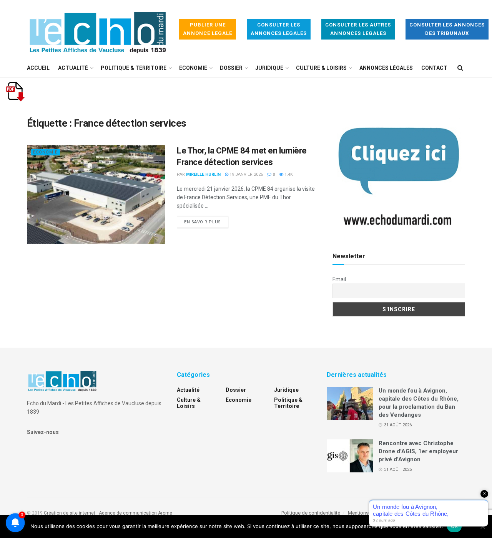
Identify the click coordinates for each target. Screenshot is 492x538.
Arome (165, 513)
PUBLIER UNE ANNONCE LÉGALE (207, 29)
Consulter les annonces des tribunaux (447, 29)
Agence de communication (128, 513)
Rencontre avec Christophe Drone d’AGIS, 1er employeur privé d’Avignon (418, 451)
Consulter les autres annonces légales (358, 29)
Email (339, 279)
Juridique (269, 68)
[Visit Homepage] (97, 29)
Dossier (231, 68)
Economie (193, 68)
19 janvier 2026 (245, 174)
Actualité (73, 68)
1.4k (288, 174)
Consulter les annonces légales (279, 29)
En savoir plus (206, 221)
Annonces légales (386, 68)
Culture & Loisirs (321, 68)
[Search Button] (460, 68)
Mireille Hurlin (203, 174)
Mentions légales (367, 513)
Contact (434, 68)
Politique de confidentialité (310, 513)
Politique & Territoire (133, 68)
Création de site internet (69, 513)
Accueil (38, 68)
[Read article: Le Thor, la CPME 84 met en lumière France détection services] (96, 194)
